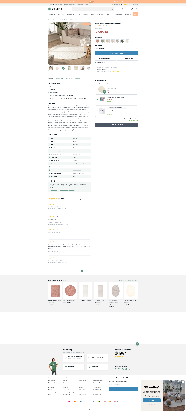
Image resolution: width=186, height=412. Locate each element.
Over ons (65, 380)
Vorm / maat (100, 14)
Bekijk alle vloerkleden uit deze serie (128, 280)
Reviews (77, 78)
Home (49, 19)
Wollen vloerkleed (82, 385)
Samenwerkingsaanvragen (69, 392)
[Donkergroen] (102, 41)
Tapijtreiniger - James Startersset (115, 97)
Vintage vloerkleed (83, 382)
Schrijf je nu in (151, 400)
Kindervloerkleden (97, 394)
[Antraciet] (122, 41)
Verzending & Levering (53, 385)
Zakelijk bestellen (67, 389)
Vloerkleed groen (97, 387)
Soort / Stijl (61, 14)
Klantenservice (135, 4)
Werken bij (65, 387)
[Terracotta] (97, 41)
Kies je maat (98, 45)
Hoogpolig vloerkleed (98, 380)
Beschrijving (59, 78)
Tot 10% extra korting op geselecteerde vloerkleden (68, 1)
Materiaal (85, 14)
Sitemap (107, 409)
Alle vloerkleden (82, 380)
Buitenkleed (81, 387)
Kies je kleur (98, 37)
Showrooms (128, 14)
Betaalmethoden (52, 382)
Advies (49, 394)
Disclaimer (100, 409)
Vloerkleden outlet (97, 392)
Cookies (94, 409)
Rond (78, 14)
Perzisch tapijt (96, 382)
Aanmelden (123, 389)
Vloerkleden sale (82, 392)
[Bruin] (117, 41)
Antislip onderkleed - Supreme (114, 107)
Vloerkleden (52, 14)
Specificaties (69, 78)
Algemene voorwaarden (76, 409)
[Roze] (112, 41)
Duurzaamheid (66, 394)
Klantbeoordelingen (52, 392)
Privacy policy (87, 409)
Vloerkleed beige (82, 394)
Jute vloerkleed (96, 385)
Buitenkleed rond (82, 389)
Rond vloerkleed (97, 389)
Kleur (92, 14)
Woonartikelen (118, 14)
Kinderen (109, 14)
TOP (137, 344)
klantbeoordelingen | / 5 (122, 359)
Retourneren (51, 387)
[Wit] (127, 41)
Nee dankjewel (152, 404)
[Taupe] (107, 41)
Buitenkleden (70, 14)
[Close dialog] (182, 382)
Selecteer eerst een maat (116, 124)
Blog (64, 385)
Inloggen (50, 389)
